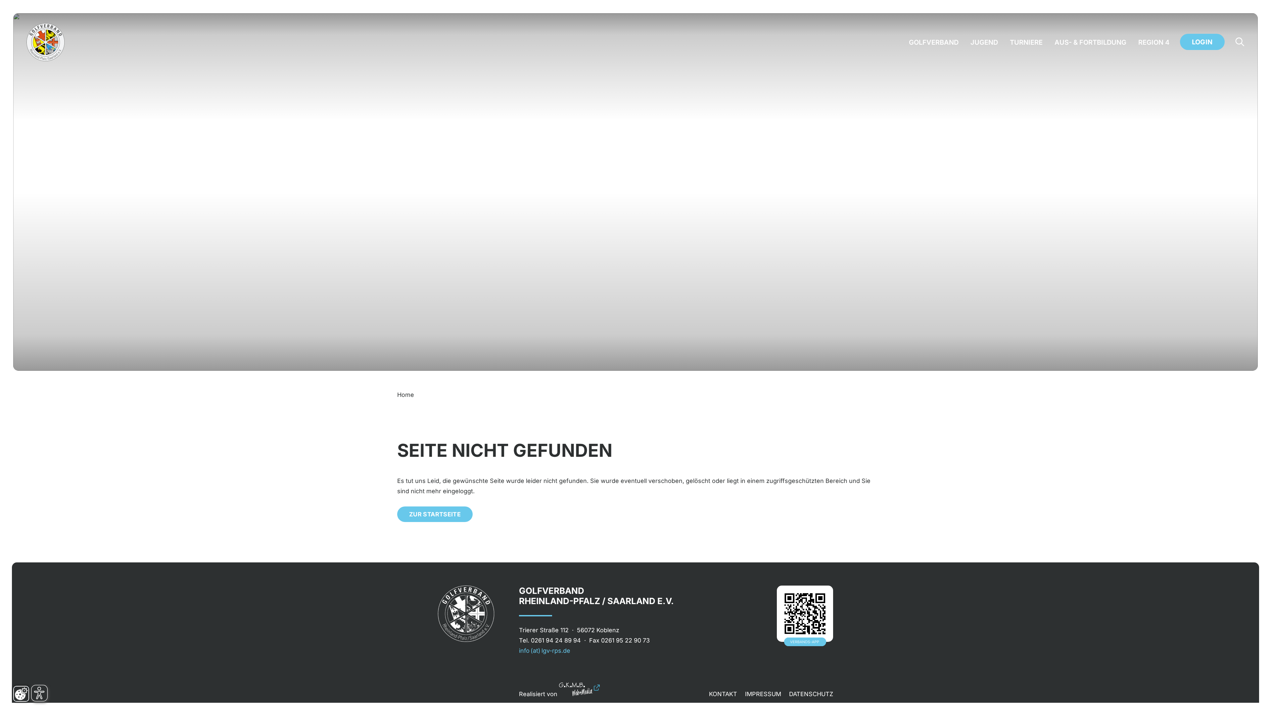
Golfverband (934, 42)
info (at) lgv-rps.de (544, 650)
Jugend (984, 42)
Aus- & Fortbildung (1090, 42)
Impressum (763, 694)
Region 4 (1153, 42)
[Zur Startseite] (45, 42)
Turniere (1026, 42)
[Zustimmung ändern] (21, 694)
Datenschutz (811, 694)
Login (1202, 42)
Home (405, 394)
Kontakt (723, 694)
